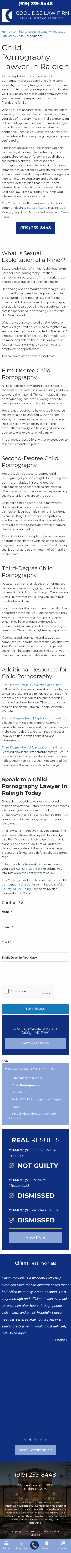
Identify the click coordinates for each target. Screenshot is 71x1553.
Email (6, 942)
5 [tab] (46, 1439)
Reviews (47, 1548)
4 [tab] (40, 1439)
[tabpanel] (35, 1306)
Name (7, 911)
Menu (6, 1548)
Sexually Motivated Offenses (33, 1068)
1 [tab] (25, 1439)
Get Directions (35, 1043)
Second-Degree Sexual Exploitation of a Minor (33, 718)
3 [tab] (35, 1439)
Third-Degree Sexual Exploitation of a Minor (32, 747)
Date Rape (19, 1092)
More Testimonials (36, 1450)
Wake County (32, 207)
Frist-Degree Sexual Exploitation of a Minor (31, 685)
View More (35, 1237)
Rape (15, 1106)
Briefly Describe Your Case (19, 957)
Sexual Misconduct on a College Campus (32, 1116)
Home (6, 31)
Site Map (35, 1535)
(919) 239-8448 (35, 227)
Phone (7, 927)
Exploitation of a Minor (27, 1078)
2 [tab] (30, 1439)
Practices (21, 1548)
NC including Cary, (25, 889)
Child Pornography (25, 1085)
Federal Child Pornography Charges (36, 1099)
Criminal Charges (24, 31)
